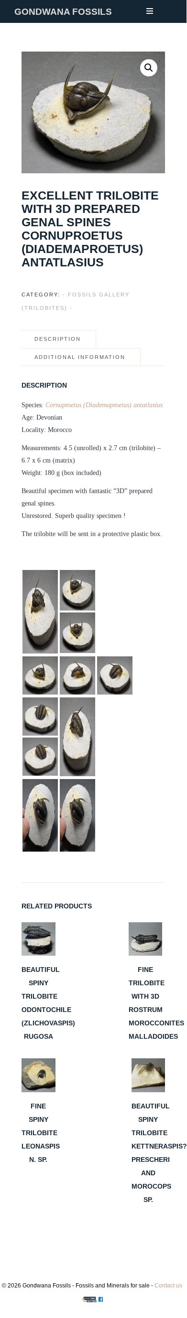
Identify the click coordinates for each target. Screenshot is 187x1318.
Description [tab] (57, 339)
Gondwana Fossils (63, 12)
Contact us (168, 1285)
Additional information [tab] (79, 357)
